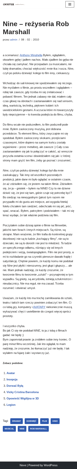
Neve (23, 465)
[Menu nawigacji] (69, 4)
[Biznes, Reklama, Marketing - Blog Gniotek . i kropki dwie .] (14, 4)
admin (13, 39)
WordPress (51, 465)
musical (9, 429)
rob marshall (38, 429)
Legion (11, 404)
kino (55, 421)
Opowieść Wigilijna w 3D (23, 398)
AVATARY (39, 307)
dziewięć (31, 421)
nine (22, 429)
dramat (16, 421)
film (44, 421)
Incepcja (12, 379)
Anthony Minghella (31, 55)
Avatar (11, 373)
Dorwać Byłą (15, 385)
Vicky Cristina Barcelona (23, 392)
